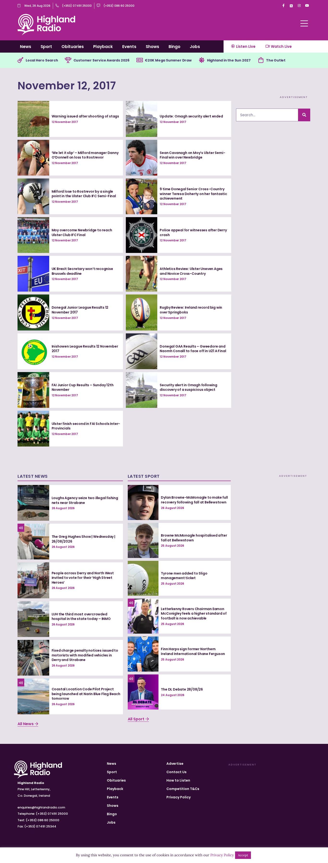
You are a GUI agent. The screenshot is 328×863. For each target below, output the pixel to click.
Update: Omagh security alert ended (191, 116)
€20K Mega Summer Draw (168, 60)
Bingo (174, 46)
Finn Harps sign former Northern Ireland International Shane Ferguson (193, 651)
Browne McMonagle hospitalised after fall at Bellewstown (194, 538)
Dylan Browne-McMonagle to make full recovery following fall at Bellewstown (194, 500)
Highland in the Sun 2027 (229, 60)
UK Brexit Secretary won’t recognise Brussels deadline (82, 271)
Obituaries (72, 46)
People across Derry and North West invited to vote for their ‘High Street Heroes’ (83, 578)
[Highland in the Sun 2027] (202, 60)
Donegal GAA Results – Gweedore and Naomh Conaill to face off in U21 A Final (193, 349)
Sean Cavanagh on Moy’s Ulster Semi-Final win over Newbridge (192, 155)
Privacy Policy (178, 797)
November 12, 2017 (67, 85)
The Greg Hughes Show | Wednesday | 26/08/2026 (83, 539)
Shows (152, 46)
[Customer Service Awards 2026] (68, 60)
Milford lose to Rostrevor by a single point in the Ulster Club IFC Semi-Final (84, 194)
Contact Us (176, 772)
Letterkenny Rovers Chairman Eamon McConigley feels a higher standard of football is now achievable (194, 613)
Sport (46, 46)
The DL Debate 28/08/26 (182, 689)
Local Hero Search (42, 60)
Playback (103, 46)
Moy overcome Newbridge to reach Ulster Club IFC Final (82, 232)
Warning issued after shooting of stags (85, 116)
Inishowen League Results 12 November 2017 (85, 349)
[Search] (304, 115)
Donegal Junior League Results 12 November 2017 (80, 310)
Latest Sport (144, 476)
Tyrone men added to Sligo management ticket (184, 576)
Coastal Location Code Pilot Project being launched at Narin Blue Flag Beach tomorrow (86, 694)
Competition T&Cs (182, 788)
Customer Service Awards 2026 (101, 60)
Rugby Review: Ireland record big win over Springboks (191, 310)
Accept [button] (243, 855)
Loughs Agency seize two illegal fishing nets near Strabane (85, 500)
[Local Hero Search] (20, 60)
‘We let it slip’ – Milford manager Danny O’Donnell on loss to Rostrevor (85, 155)
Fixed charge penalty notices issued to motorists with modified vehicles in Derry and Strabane (85, 655)
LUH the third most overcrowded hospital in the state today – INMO (81, 616)
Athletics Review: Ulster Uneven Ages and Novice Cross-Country (191, 271)
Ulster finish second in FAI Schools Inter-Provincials (86, 426)
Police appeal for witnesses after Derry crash (193, 232)
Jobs (195, 46)
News (25, 46)
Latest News (33, 476)
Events (129, 46)
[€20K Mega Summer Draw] (139, 60)
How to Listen (178, 780)
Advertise (174, 763)
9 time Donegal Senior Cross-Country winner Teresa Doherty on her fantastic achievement (193, 194)
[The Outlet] (261, 60)
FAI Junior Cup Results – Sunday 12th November (83, 387)
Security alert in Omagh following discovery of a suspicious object (188, 387)
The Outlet (275, 60)
